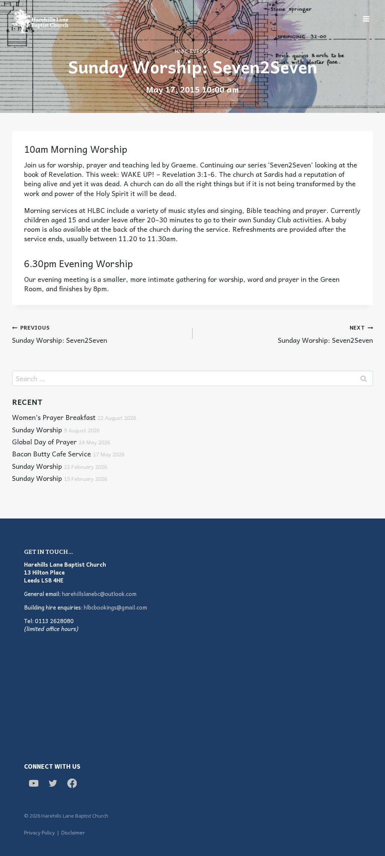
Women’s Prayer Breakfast (74, 417)
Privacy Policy (39, 832)
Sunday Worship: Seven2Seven (59, 333)
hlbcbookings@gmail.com (115, 607)
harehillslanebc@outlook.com (99, 593)
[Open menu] (366, 18)
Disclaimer (73, 832)
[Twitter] (52, 783)
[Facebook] (72, 783)
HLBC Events (193, 51)
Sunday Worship (56, 429)
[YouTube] (33, 783)
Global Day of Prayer (61, 441)
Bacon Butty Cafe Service (68, 453)
